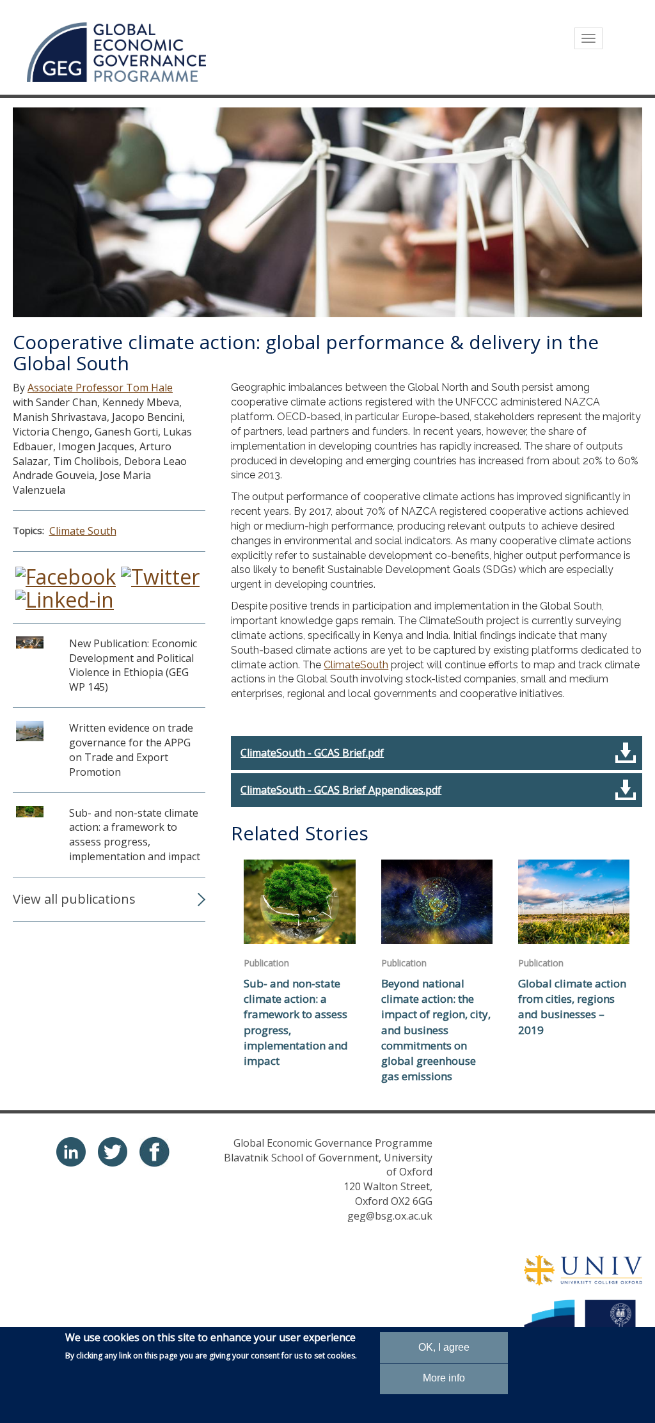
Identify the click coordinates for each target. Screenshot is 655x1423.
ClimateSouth (356, 665)
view (109, 671)
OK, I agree (444, 1347)
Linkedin (71, 1152)
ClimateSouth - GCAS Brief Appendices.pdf (341, 790)
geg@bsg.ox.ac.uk (389, 1216)
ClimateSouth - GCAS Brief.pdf (312, 753)
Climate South (82, 531)
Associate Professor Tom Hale (100, 388)
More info (444, 1377)
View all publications (74, 899)
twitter (113, 1152)
